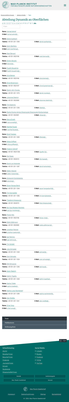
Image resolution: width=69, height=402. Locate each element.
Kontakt (19, 376)
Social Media (40, 348)
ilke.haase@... (43, 159)
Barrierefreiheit (56, 394)
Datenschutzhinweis (27, 394)
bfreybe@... (43, 137)
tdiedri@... (42, 108)
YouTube (39, 363)
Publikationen (9, 323)
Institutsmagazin (50, 376)
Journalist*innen (8, 363)
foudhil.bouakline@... (13, 71)
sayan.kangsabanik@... (46, 188)
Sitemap (43, 394)
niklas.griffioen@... (13, 144)
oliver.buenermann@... (46, 86)
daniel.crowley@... (45, 93)
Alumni (5, 351)
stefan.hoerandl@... (13, 174)
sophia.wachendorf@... (46, 294)
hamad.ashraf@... (12, 34)
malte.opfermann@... (46, 225)
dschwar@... (43, 267)
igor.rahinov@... (12, 240)
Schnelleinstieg (8, 348)
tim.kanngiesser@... (45, 196)
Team (7, 318)
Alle (35, 23)
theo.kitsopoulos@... (45, 203)
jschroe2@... (43, 252)
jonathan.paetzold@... (14, 232)
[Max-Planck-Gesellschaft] (26, 389)
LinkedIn (39, 351)
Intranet (50, 380)
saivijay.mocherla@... (14, 210)
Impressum (11, 394)
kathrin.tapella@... (45, 279)
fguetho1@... (43, 152)
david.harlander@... (45, 166)
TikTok (39, 360)
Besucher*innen (8, 357)
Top (64, 341)
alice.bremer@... (44, 78)
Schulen (5, 366)
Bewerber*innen (8, 354)
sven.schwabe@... (45, 259)
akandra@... (11, 181)
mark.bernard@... (44, 56)
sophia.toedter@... (13, 286)
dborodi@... (10, 64)
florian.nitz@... (44, 218)
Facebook (40, 357)
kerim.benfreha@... (13, 49)
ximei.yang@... (11, 308)
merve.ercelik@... (12, 122)
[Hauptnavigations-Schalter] (65, 5)
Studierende (6, 369)
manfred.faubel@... (13, 130)
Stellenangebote (10, 327)
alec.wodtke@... (44, 301)
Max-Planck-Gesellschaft (19, 380)
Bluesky (39, 354)
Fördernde (6, 360)
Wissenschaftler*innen (10, 372)
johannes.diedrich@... (46, 100)
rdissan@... (43, 115)
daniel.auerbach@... (45, 42)
